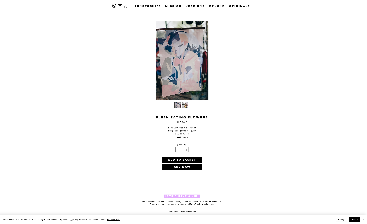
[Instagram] (114, 5)
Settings (341, 219)
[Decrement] (177, 149)
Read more (182, 137)
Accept (355, 219)
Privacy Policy (113, 219)
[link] (125, 6)
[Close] (363, 219)
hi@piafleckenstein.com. (201, 204)
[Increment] (186, 149)
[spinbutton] (182, 149)
